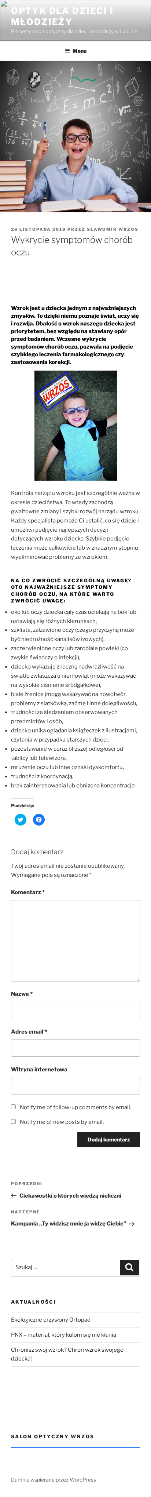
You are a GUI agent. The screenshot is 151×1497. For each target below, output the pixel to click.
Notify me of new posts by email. (62, 1122)
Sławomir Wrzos (113, 229)
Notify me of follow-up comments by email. (75, 1107)
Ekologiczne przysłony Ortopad (51, 1319)
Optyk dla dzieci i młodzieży (62, 16)
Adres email (29, 1031)
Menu (79, 51)
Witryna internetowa (39, 1069)
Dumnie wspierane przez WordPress (53, 1479)
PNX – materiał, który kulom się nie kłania (63, 1335)
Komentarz (28, 892)
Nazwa (22, 994)
